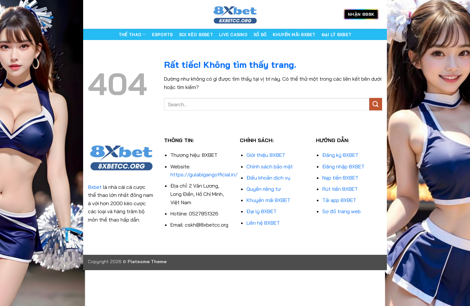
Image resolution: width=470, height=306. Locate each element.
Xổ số (260, 34)
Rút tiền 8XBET (340, 189)
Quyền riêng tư (264, 189)
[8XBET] (235, 14)
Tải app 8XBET (339, 200)
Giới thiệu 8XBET (266, 155)
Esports (162, 34)
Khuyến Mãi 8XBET (294, 34)
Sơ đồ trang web (341, 211)
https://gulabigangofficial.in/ (204, 174)
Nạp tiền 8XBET (340, 177)
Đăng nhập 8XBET (343, 166)
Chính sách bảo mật (270, 166)
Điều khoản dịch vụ (268, 177)
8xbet (95, 187)
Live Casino (233, 34)
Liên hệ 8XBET (263, 223)
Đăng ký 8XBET (340, 155)
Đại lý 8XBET (262, 211)
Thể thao (130, 34)
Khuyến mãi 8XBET (268, 200)
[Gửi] (375, 104)
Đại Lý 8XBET (336, 34)
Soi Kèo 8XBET (196, 34)
